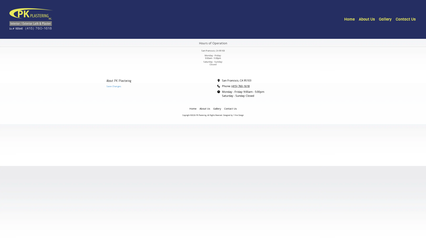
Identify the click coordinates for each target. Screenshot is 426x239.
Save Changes (113, 86)
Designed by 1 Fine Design (233, 115)
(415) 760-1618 (240, 86)
